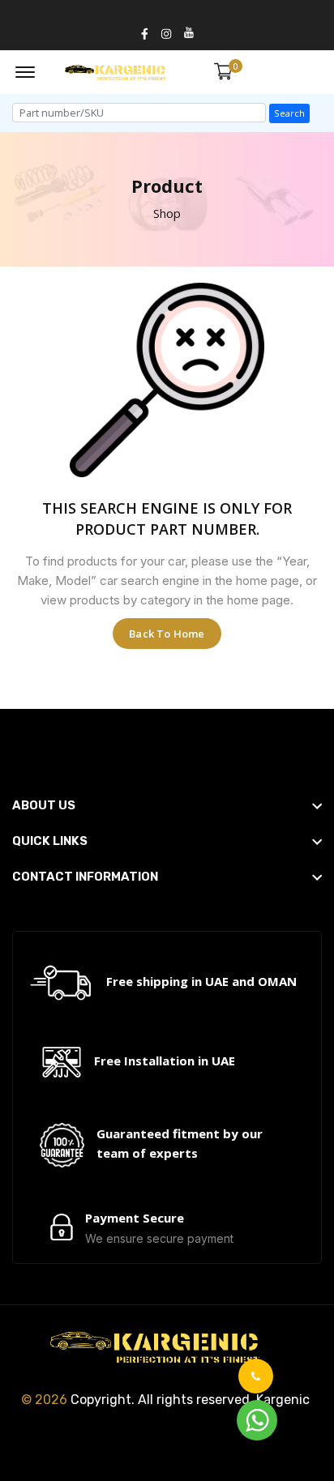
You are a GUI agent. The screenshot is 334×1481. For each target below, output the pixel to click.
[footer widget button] (167, 805)
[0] (223, 71)
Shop (167, 213)
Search (289, 113)
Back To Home (166, 633)
